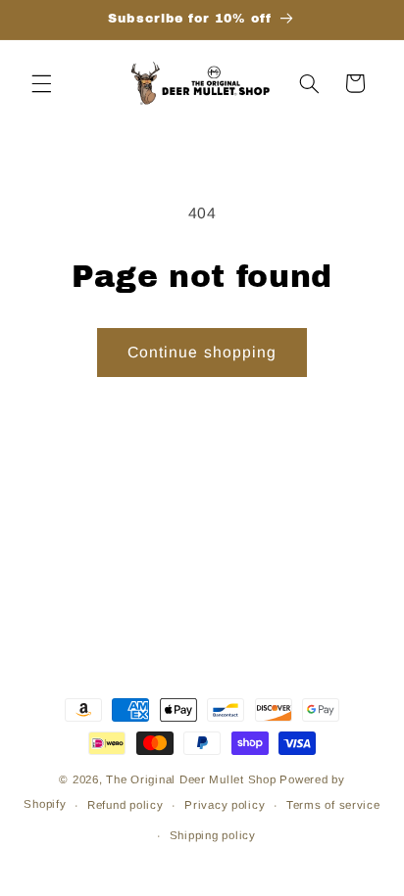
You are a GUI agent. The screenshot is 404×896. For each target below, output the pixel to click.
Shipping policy (213, 835)
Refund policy (125, 805)
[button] (41, 83)
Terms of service (333, 805)
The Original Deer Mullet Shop (191, 779)
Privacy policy (224, 805)
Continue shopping (202, 352)
